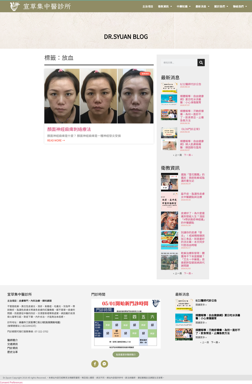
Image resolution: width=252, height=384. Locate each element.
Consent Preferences (11, 382)
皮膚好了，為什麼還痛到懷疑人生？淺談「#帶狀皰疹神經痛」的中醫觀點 (193, 217)
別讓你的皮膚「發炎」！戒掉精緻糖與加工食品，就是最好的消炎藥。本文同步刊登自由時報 (193, 238)
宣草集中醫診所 (19, 294)
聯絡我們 (238, 6)
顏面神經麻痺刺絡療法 (69, 129)
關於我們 (219, 6)
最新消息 (201, 6)
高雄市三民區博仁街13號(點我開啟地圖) (39, 322)
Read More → (56, 140)
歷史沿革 (12, 352)
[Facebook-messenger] (104, 364)
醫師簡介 (12, 340)
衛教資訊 (163, 6)
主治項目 (147, 6)
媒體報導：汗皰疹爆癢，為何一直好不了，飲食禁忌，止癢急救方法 (192, 115)
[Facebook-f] (95, 364)
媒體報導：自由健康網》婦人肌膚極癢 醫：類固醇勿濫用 (192, 144)
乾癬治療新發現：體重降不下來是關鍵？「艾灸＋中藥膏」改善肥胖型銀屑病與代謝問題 (193, 259)
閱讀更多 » (201, 304)
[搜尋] (201, 62)
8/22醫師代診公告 (190, 84)
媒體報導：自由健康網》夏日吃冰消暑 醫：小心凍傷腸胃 (192, 99)
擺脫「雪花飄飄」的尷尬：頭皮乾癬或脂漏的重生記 (193, 177)
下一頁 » (188, 155)
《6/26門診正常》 (190, 129)
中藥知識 (182, 6)
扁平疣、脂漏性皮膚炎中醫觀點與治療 (193, 195)
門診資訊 (12, 348)
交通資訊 (12, 344)
